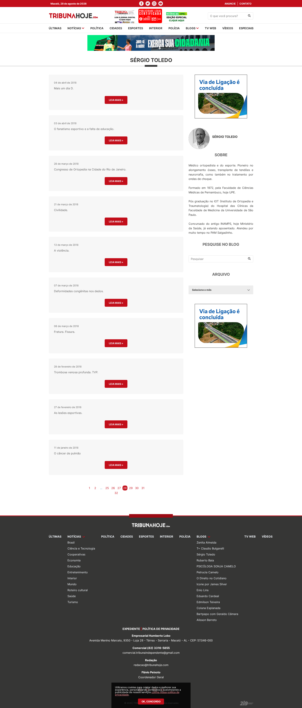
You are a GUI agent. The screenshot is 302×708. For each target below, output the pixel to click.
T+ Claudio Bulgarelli (210, 548)
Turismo (72, 602)
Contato (245, 3)
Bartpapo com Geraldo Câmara (217, 614)
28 (125, 488)
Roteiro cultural (77, 590)
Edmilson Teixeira (208, 602)
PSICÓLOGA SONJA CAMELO (216, 566)
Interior (72, 578)
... (101, 488)
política (96, 28)
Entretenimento (77, 572)
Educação (74, 566)
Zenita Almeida (206, 542)
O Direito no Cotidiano (211, 578)
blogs (190, 28)
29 (131, 488)
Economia (74, 560)
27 (119, 488)
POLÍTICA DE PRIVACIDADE (160, 629)
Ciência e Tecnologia (81, 548)
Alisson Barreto (207, 620)
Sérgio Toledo (206, 554)
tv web (210, 28)
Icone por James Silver (212, 584)
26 (113, 488)
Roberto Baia (205, 560)
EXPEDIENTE (131, 629)
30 (137, 488)
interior (155, 28)
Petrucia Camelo (207, 572)
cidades (116, 28)
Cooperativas (76, 554)
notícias (74, 28)
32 (116, 493)
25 (107, 488)
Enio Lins (202, 590)
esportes (135, 28)
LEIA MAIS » (116, 99)
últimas (55, 28)
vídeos (227, 28)
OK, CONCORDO (151, 701)
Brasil (71, 542)
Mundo (72, 584)
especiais (246, 28)
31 (142, 488)
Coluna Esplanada (208, 608)
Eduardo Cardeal (208, 596)
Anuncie (230, 3)
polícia (174, 28)
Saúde (71, 596)
